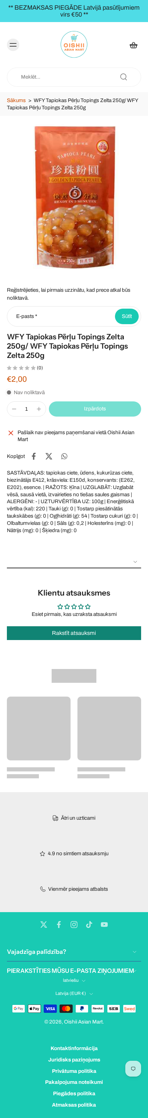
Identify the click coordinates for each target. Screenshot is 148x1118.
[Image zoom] (74, 195)
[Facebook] (58, 924)
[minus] (14, 409)
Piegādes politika (74, 1094)
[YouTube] (104, 924)
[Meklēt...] (123, 77)
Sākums (16, 100)
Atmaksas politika (74, 1105)
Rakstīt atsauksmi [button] (74, 633)
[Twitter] (43, 924)
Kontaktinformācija (74, 1048)
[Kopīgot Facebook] (33, 456)
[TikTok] (89, 924)
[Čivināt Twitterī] (48, 456)
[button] (95, 408)
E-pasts (26, 316)
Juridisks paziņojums (74, 1059)
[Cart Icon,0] (133, 45)
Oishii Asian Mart (83, 1022)
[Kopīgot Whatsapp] (64, 456)
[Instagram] (74, 924)
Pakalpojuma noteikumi (74, 1082)
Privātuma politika (74, 1071)
